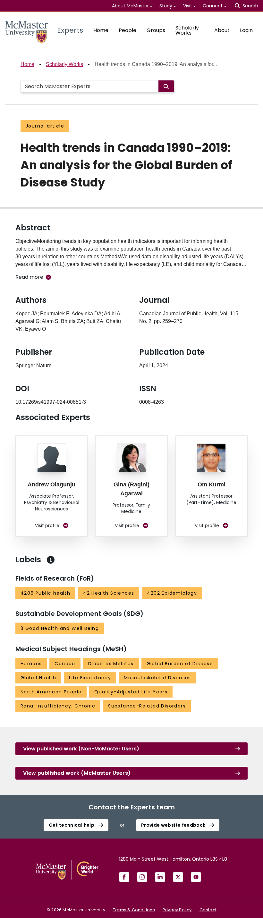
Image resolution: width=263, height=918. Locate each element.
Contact (207, 910)
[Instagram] (142, 877)
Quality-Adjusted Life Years (130, 692)
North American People (51, 692)
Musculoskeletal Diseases (157, 677)
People (127, 30)
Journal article (45, 126)
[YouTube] (196, 877)
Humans (31, 663)
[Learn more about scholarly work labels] (51, 560)
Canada (65, 663)
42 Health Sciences (108, 593)
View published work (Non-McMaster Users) (81, 748)
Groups (156, 30)
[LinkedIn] (160, 877)
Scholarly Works (187, 30)
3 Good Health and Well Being (60, 628)
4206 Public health (45, 593)
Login (246, 30)
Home (100, 30)
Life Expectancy (90, 677)
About (222, 30)
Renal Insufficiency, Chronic (58, 706)
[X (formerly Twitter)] (178, 877)
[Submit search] (166, 86)
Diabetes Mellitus (111, 663)
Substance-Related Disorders (147, 706)
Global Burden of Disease (180, 663)
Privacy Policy (177, 910)
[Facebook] (124, 877)
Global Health (38, 677)
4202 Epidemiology (172, 593)
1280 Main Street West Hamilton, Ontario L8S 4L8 (173, 859)
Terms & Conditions (134, 910)
